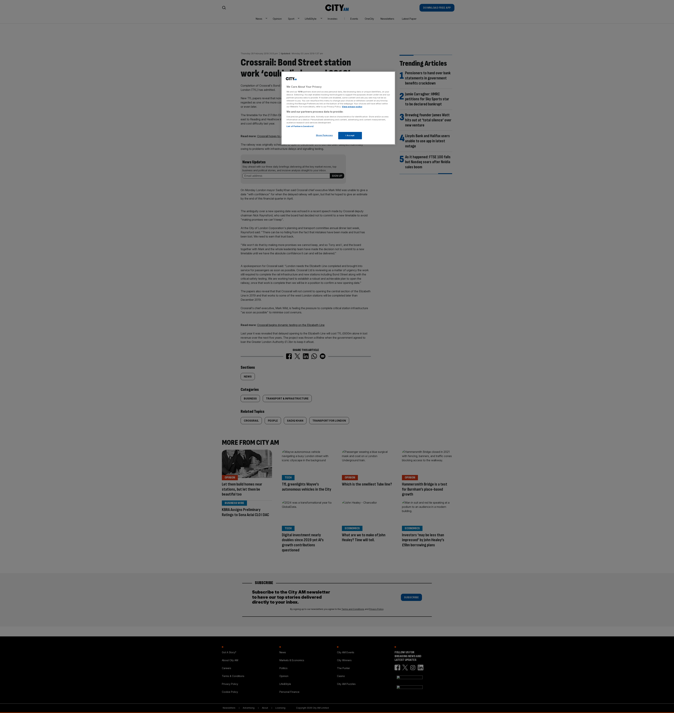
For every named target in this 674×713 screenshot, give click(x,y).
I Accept (350, 135)
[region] (338, 108)
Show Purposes (324, 135)
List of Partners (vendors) (300, 126)
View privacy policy (352, 106)
